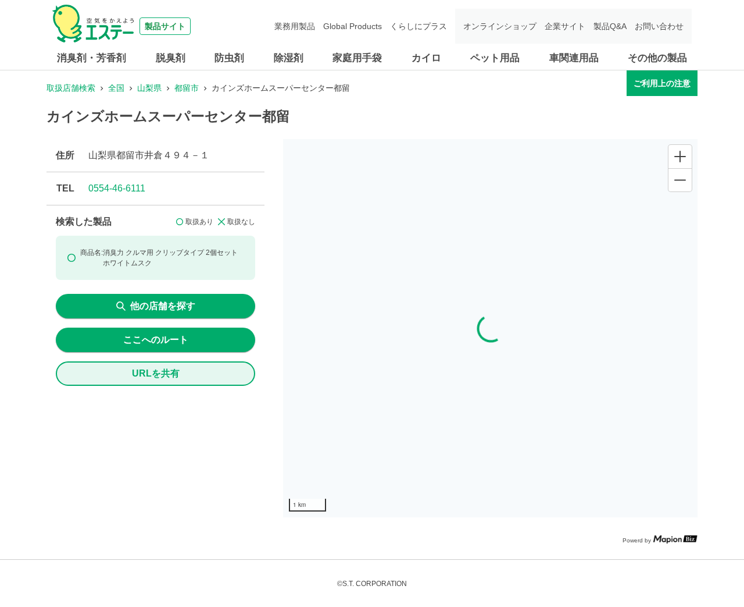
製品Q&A (610, 26)
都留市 (186, 88)
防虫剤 (229, 57)
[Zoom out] (680, 179)
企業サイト (565, 26)
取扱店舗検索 (70, 88)
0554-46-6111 (116, 188)
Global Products (352, 26)
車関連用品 (574, 57)
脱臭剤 (170, 57)
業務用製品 (294, 26)
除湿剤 (288, 57)
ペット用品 (495, 57)
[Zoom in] (680, 156)
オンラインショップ (499, 26)
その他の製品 (657, 57)
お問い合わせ (659, 26)
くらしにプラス (418, 26)
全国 (116, 88)
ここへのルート (155, 340)
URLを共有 (156, 373)
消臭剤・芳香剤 (91, 57)
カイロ (426, 57)
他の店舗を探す (162, 306)
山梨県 (149, 88)
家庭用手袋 (357, 57)
